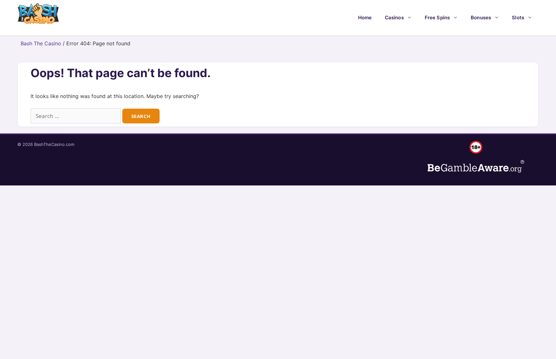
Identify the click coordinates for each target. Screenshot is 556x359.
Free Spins (437, 17)
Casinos (394, 17)
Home (365, 17)
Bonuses (481, 17)
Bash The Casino (41, 43)
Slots (518, 17)
